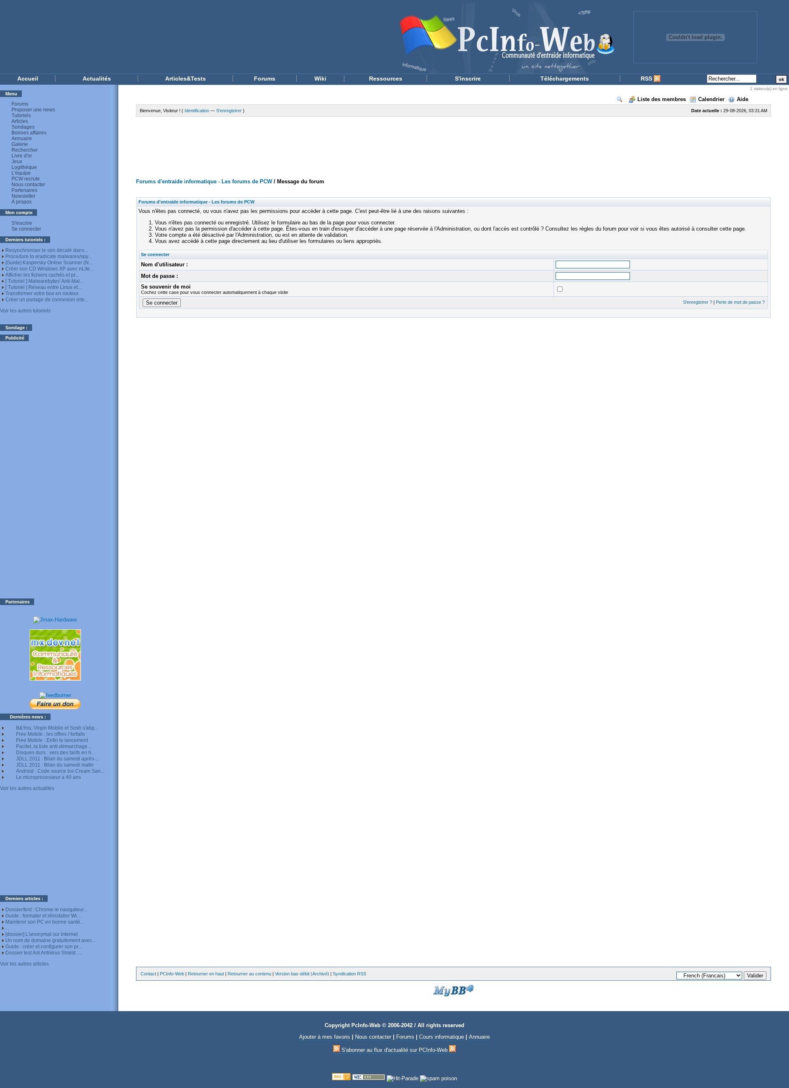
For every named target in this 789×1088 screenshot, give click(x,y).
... (7, 928)
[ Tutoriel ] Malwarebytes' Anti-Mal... (44, 281)
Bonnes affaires (29, 133)
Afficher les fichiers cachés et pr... (42, 275)
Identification (197, 110)
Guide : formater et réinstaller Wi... (43, 916)
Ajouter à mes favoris (324, 1037)
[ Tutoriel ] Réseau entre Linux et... (43, 287)
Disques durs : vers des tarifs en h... (55, 752)
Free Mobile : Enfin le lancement (52, 740)
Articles (20, 121)
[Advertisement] (55, 469)
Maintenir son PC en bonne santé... (44, 922)
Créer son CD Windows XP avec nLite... (49, 269)
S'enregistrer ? (697, 302)
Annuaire (22, 138)
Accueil (27, 78)
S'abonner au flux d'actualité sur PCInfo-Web (394, 1050)
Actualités (97, 78)
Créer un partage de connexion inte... (46, 300)
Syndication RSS (349, 973)
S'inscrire (468, 78)
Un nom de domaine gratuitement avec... (50, 940)
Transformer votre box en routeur (41, 293)
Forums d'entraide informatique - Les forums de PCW (204, 181)
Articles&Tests (185, 78)
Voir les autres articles (24, 964)
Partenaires (24, 190)
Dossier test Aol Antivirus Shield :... (43, 953)
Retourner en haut (206, 973)
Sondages (23, 127)
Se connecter (26, 229)
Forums (264, 78)
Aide (742, 99)
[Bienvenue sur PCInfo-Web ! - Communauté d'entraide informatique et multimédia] (312, 37)
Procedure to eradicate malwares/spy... (48, 256)
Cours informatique (441, 1037)
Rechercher (25, 150)
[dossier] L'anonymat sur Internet (41, 934)
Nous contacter (28, 184)
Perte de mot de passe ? (740, 302)
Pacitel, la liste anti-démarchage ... (54, 746)
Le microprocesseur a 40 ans (48, 777)
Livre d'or (22, 156)
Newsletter (23, 196)
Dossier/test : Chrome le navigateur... (46, 909)
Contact (148, 973)
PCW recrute (26, 179)
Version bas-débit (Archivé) (302, 973)
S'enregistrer (229, 110)
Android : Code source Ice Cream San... (60, 771)
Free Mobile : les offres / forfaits (50, 734)
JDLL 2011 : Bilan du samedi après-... (57, 759)
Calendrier (711, 99)
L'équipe (21, 173)
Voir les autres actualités (27, 788)
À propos (22, 202)
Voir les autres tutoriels (25, 311)
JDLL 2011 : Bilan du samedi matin (55, 765)
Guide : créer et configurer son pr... (43, 946)
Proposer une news (33, 110)
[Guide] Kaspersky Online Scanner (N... (48, 263)
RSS (647, 78)
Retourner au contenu (249, 973)
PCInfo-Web (172, 973)
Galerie (20, 144)
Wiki (320, 78)
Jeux (17, 161)
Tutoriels (21, 115)
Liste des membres (661, 99)
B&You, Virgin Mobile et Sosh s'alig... (57, 728)
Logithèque (24, 167)
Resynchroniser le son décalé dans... (46, 250)
